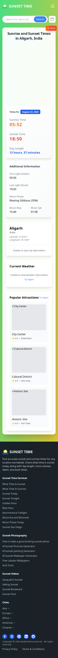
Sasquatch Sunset (12, 579)
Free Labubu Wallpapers (16, 560)
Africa (5, 618)
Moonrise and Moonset (15, 517)
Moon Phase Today (13, 522)
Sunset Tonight (10, 498)
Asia (4, 608)
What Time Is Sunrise (14, 488)
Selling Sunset (10, 584)
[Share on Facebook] (4, 636)
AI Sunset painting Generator (18, 551)
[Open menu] (53, 6)
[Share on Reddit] (33, 636)
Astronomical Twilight (14, 512)
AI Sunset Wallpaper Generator (19, 555)
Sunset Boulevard (12, 589)
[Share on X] (12, 636)
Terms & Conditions (33, 649)
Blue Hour (8, 508)
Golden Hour (9, 503)
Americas (7, 622)
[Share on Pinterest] (19, 636)
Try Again (29, 279)
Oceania (7, 627)
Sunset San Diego (12, 527)
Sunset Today (9, 493)
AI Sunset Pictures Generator (18, 546)
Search (40, 19)
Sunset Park (9, 594)
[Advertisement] (29, 73)
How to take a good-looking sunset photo (25, 541)
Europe (6, 613)
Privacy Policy (10, 649)
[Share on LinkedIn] (26, 636)
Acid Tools (8, 565)
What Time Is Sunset (13, 484)
